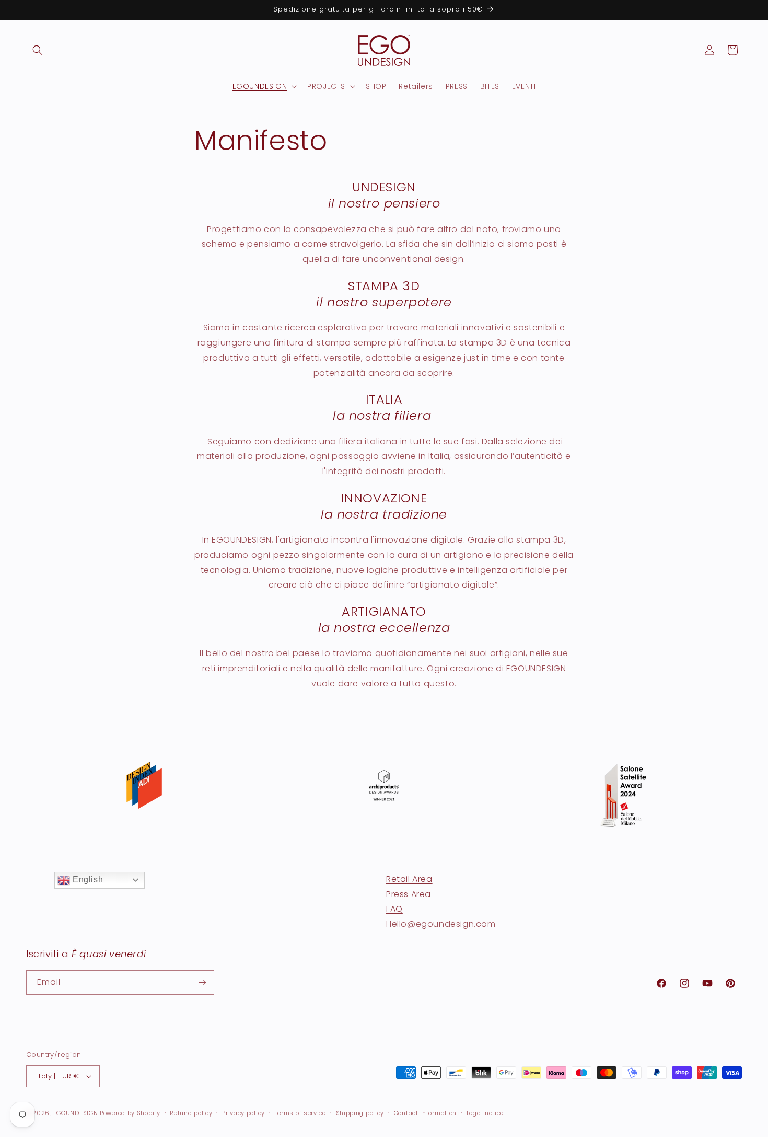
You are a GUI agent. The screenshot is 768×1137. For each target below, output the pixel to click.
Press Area (408, 894)
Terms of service (300, 1113)
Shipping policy (360, 1113)
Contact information (425, 1113)
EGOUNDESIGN (75, 1113)
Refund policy (191, 1113)
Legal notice (485, 1113)
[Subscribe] (202, 982)
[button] (37, 50)
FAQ (394, 909)
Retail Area (409, 879)
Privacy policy (243, 1113)
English (86, 879)
